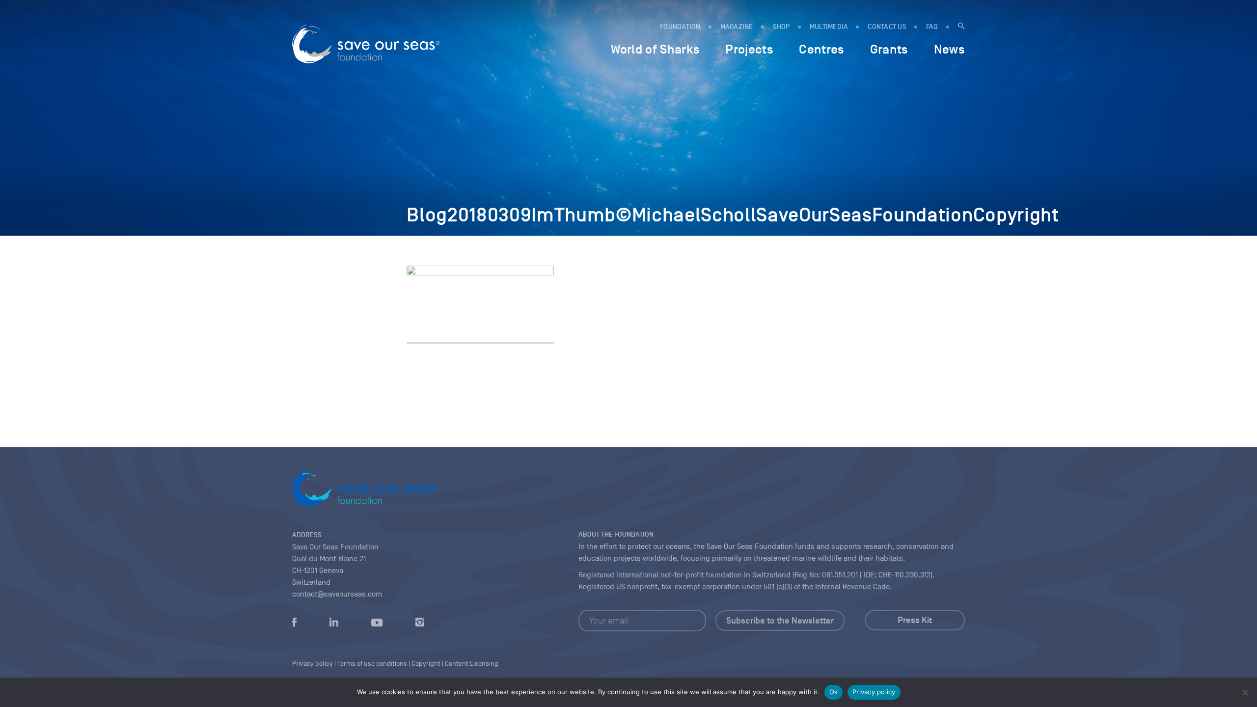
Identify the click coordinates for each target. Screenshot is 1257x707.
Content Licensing (471, 663)
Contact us (887, 27)
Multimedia (829, 27)
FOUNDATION (680, 27)
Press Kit (915, 620)
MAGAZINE (736, 27)
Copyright (425, 663)
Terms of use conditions (372, 663)
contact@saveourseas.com (337, 594)
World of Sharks (655, 49)
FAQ (932, 27)
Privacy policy (874, 692)
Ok (833, 692)
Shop (781, 27)
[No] (1245, 692)
